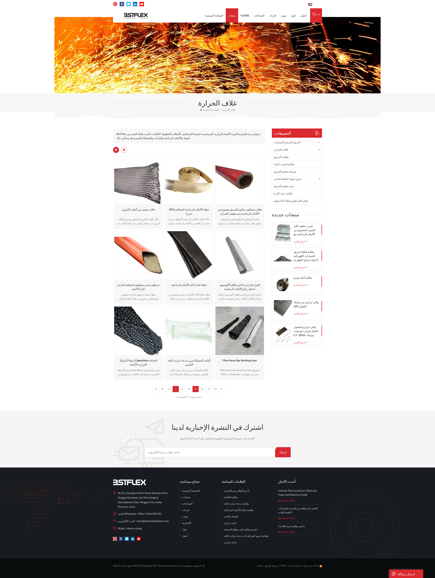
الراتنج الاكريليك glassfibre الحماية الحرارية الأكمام (138, 362)
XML (283, 565)
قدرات (272, 15)
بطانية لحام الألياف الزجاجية (239, 509)
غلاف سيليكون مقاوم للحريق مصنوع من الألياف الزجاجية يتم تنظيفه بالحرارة (240, 211)
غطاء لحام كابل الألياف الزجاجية (189, 284)
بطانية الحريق (281, 156)
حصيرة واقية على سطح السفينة (240, 529)
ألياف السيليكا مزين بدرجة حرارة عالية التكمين (189, 362)
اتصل (303, 15)
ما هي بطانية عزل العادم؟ (291, 526)
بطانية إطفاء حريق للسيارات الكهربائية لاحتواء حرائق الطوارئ (306, 255)
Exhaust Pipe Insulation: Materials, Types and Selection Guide (297, 492)
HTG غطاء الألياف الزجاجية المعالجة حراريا (189, 211)
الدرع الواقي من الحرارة (236, 490)
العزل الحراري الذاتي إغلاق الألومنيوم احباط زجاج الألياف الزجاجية (240, 286)
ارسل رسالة (406, 574)
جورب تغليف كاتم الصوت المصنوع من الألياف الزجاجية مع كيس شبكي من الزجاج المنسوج (306, 230)
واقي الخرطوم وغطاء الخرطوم (291, 200)
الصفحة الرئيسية (214, 15)
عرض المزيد (137, 202)
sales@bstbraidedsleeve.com (255, 4)
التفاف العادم (231, 516)
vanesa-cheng (134, 528)
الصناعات (259, 15)
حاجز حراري (230, 522)
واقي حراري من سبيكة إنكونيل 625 (306, 304)
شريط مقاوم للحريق (285, 171)
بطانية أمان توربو (303, 277)
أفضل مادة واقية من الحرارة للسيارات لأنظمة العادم (298, 510)
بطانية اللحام (231, 497)
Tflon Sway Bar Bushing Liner (239, 360)
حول (293, 15)
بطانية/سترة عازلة (284, 164)
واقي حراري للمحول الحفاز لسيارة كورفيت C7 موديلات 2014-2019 (306, 331)
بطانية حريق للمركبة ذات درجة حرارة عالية (246, 535)
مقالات (259, 565)
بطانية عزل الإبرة (283, 193)
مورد (283, 15)
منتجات (232, 15)
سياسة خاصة (294, 565)
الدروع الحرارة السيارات (287, 142)
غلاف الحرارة (281, 149)
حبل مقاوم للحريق (284, 186)
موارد (185, 516)
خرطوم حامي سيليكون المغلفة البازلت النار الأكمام (138, 286)
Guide (245, 15)
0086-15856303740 (291, 4)
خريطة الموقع (272, 565)
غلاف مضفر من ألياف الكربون (138, 209)
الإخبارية (186, 522)
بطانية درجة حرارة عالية (236, 503)
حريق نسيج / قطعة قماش (288, 178)
